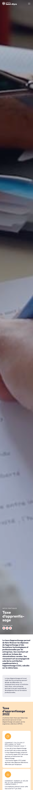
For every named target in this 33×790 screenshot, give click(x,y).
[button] (3, 628)
